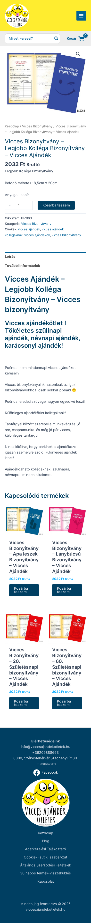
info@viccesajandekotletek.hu (45, 747)
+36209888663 (45, 752)
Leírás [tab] (10, 256)
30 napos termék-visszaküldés (45, 873)
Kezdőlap (12, 126)
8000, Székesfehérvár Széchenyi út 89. (45, 758)
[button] (78, 54)
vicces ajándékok (37, 235)
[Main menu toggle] (81, 15)
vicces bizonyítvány (66, 235)
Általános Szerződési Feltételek (45, 865)
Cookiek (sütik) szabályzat (45, 857)
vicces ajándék (29, 229)
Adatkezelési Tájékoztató (45, 849)
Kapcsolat (45, 881)
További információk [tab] (22, 266)
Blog (45, 841)
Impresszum (45, 764)
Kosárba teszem (56, 205)
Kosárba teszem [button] (21, 590)
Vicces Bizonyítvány (37, 126)
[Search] (56, 39)
